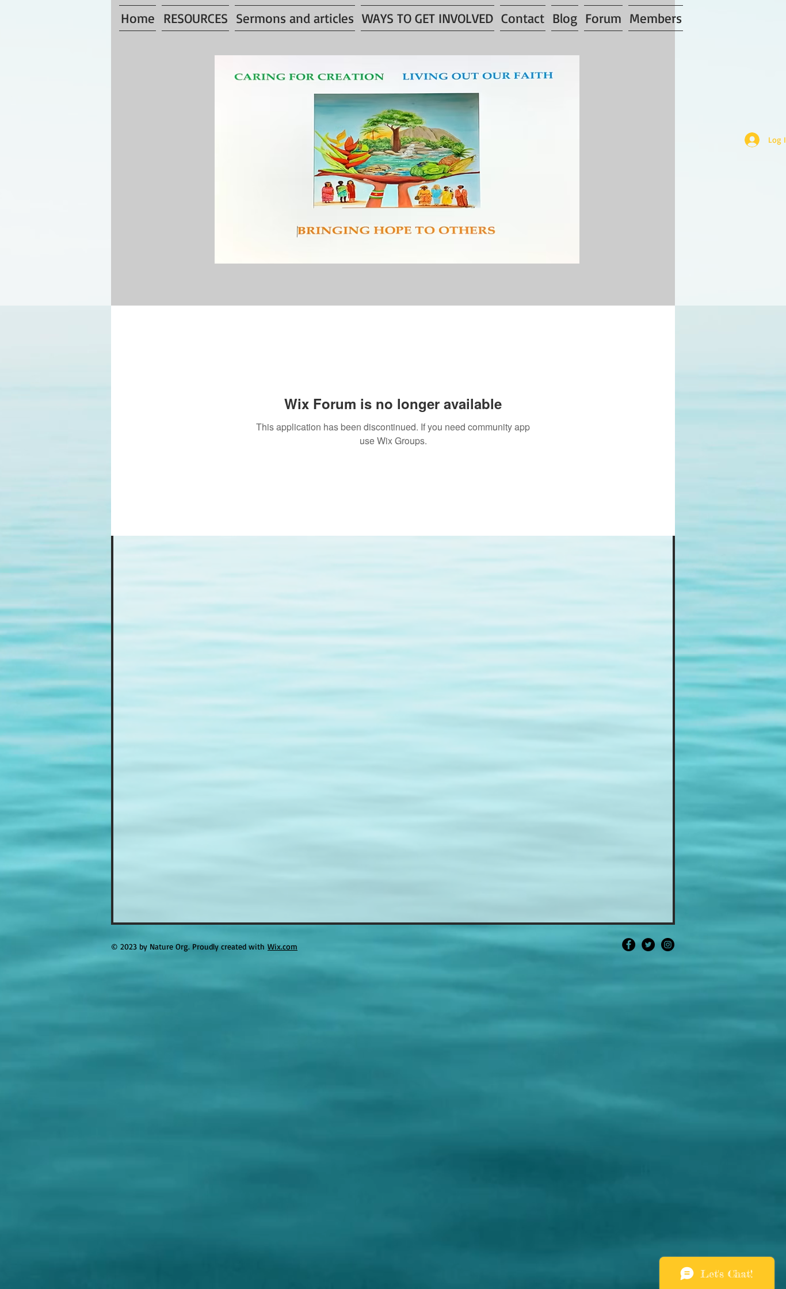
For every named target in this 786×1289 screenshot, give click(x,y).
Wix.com (282, 946)
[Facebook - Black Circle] (628, 944)
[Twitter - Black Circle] (648, 944)
